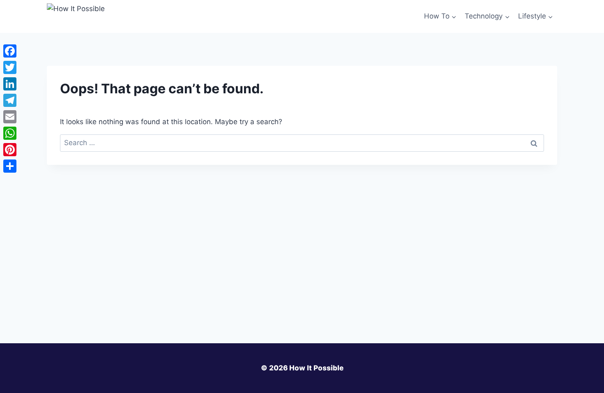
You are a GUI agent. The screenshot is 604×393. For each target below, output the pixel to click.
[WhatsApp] (10, 133)
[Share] (10, 166)
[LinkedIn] (10, 84)
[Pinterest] (10, 149)
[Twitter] (10, 67)
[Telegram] (10, 100)
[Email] (10, 117)
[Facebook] (10, 51)
